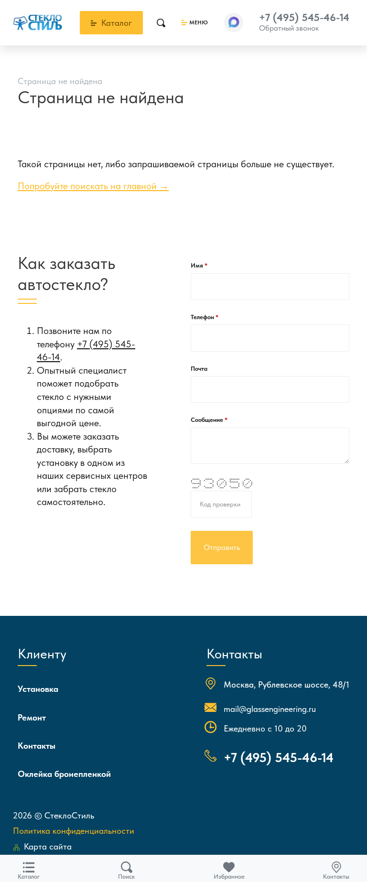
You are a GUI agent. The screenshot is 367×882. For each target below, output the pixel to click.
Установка (38, 689)
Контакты (36, 746)
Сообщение (208, 419)
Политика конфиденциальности (73, 831)
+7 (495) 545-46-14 (304, 17)
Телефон (203, 317)
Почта (199, 368)
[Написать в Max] (233, 22)
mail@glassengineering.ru (270, 709)
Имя (198, 265)
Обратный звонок (289, 27)
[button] (233, 22)
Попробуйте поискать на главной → (93, 186)
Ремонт (32, 717)
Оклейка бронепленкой (64, 774)
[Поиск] (161, 23)
